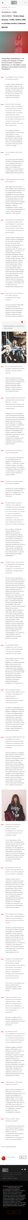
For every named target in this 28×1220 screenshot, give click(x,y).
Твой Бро (14, 2)
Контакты (9, 1178)
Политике (5, 1207)
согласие (5, 1187)
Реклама (15, 1178)
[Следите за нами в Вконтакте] (22, 1169)
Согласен (14, 1212)
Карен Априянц (11, 1157)
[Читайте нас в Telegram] (25, 1169)
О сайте (4, 1178)
